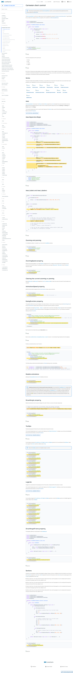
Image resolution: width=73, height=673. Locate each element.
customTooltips (4, 255)
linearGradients (4, 267)
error (3, 177)
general (4, 242)
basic (3, 105)
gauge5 (3, 173)
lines (3, 103)
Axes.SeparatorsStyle (6, 33)
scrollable (3, 262)
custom (3, 110)
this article (34, 310)
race (3, 142)
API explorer (33, 110)
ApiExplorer (36, 12)
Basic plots (3, 101)
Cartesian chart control (6, 27)
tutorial (3, 217)
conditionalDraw (5, 261)
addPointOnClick (5, 219)
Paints (3, 21)
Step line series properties (6, 62)
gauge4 (3, 172)
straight (3, 107)
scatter (4, 186)
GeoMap (3, 86)
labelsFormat (4, 223)
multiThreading (4, 244)
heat (3, 198)
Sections (4, 51)
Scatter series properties (6, 60)
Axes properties (4, 53)
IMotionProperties (66, 304)
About (3, 93)
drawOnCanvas (4, 259)
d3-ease (45, 363)
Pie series (3, 77)
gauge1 (3, 167)
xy (2, 114)
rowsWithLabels (5, 139)
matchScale (4, 235)
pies (3, 150)
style (3, 229)
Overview (3, 13)
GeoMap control (4, 89)
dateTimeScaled (5, 232)
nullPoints (4, 253)
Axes (3, 32)
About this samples (5, 95)
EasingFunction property (6, 42)
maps (3, 210)
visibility (3, 252)
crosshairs (4, 231)
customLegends (5, 256)
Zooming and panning (6, 36)
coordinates (4, 208)
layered (3, 137)
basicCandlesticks (5, 196)
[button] (39, 2)
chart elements (43, 289)
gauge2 (3, 169)
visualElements (4, 250)
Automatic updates (5, 18)
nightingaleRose (5, 161)
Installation (3, 15)
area (3, 108)
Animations (4, 23)
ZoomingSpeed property (6, 38)
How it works (4, 17)
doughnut (4, 155)
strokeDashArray (5, 270)
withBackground (5, 133)
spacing (3, 136)
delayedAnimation (5, 140)
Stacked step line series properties (8, 69)
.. (1, 96)
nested (3, 163)
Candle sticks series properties (7, 65)
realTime (3, 246)
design (4, 264)
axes (3, 221)
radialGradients (4, 268)
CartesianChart (4, 25)
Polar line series (4, 84)
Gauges (3, 78)
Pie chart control (4, 75)
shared (3, 228)
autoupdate (4, 113)
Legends (4, 48)
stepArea (3, 127)
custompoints (4, 111)
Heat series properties (5, 63)
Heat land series (4, 90)
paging (3, 240)
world (3, 213)
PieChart (3, 73)
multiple (3, 226)
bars (3, 129)
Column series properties (6, 59)
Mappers (3, 20)
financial (4, 194)
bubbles (3, 190)
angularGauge (4, 175)
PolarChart (4, 80)
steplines (4, 118)
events (4, 215)
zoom (3, 116)
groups (3, 148)
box (3, 181)
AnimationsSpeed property (6, 41)
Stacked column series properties (7, 68)
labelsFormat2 (4, 225)
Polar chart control (5, 83)
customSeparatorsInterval (6, 238)
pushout (3, 154)
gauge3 (3, 170)
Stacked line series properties (7, 66)
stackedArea (5, 123)
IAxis (53, 104)
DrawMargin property (6, 45)
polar (3, 203)
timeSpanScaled (5, 234)
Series (3, 30)
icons (3, 160)
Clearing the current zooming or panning (9, 39)
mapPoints (4, 258)
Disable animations (5, 44)
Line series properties (5, 57)
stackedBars (5, 144)
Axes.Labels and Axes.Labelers (7, 35)
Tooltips (3, 54)
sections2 (4, 247)
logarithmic (4, 237)
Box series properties (5, 71)
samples (3, 99)
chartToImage (4, 249)
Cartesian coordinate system (60, 16)
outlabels (3, 157)
